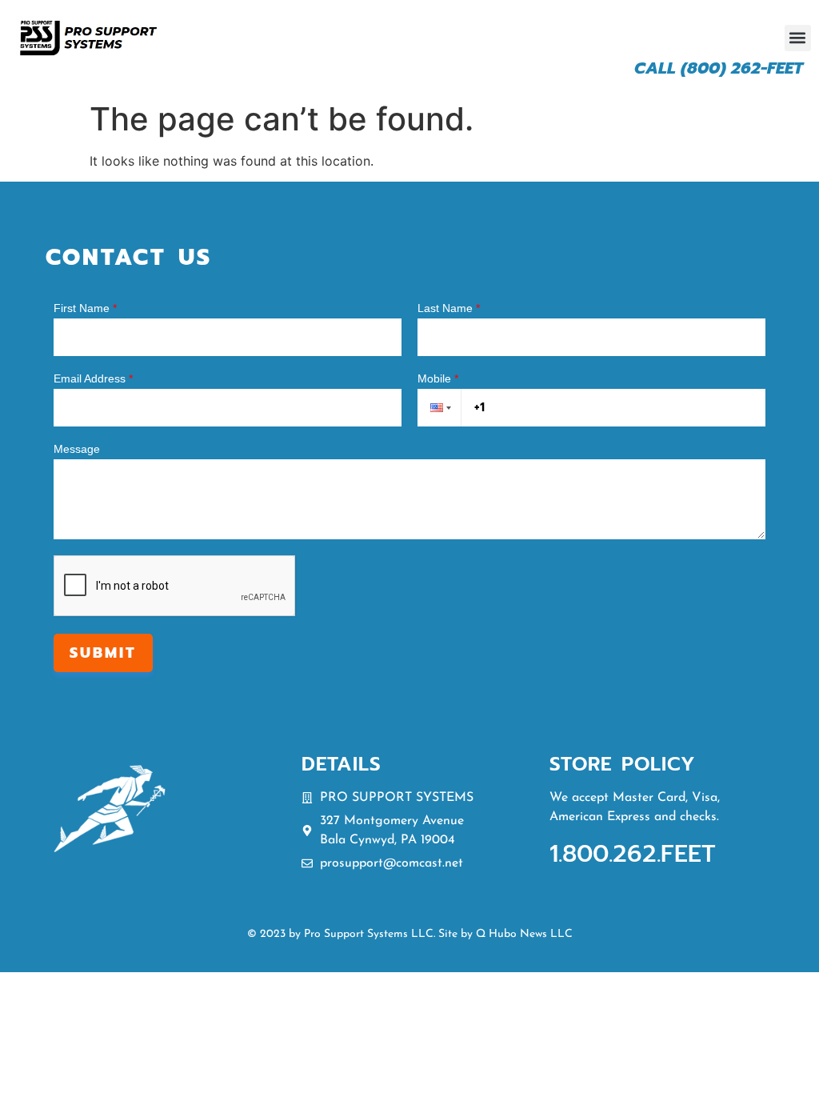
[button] (798, 38)
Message (77, 448)
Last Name (448, 308)
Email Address (93, 378)
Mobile (437, 378)
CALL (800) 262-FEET (718, 68)
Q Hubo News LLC (524, 934)
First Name (85, 308)
